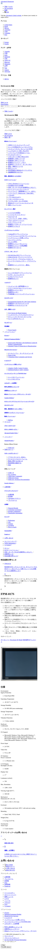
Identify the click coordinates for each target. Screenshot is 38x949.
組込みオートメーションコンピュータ (20, 203)
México (6, 28)
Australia (7, 51)
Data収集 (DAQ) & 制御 (15, 185)
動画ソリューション (9, 416)
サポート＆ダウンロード (11, 453)
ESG (5, 882)
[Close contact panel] (1, 836)
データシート (5, 640)
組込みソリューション (10, 141)
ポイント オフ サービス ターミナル (19, 317)
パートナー (8, 437)
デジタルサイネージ (14, 155)
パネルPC (11, 195)
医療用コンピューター (15, 290)
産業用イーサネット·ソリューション (20, 224)
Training (10, 524)
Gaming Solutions (9, 398)
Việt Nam (7, 71)
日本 (7, 12)
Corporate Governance (14, 509)
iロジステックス (8, 405)
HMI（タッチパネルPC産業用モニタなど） (22, 187)
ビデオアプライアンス (15, 276)
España (6, 44)
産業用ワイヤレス (14, 226)
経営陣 (10, 496)
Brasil (6, 26)
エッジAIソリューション (16, 377)
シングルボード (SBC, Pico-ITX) (18, 151)
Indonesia (7, 57)
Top (4, 945)
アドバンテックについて (11, 490)
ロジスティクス (8, 298)
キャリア (6, 516)
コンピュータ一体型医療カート (18, 286)
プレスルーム (12, 500)
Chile (6, 31)
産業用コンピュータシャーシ (17, 244)
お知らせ (11, 472)
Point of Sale (12, 355)
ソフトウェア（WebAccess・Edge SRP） (21, 193)
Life (9, 522)
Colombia (7, 33)
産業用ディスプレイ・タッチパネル (20, 164)
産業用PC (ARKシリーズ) (16, 158)
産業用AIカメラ (13, 278)
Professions (11, 520)
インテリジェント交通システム (18, 238)
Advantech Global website (13, 15)
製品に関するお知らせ (15, 461)
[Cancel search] (3, 108)
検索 (5, 10)
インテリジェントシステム (11, 230)
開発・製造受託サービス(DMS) (12, 176)
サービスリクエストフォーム (17, 459)
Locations (11, 525)
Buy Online (9, 864)
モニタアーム (8, 322)
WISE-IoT (11, 448)
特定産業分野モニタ (11, 556)
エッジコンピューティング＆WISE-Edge (15, 373)
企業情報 (7, 487)
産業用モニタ (8, 554)
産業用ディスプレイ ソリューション (14, 412)
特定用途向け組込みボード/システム (20, 170)
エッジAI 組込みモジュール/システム (20, 147)
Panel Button (4, 104)
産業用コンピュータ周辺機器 (17, 245)
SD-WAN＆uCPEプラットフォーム (19, 255)
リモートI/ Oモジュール (16, 199)
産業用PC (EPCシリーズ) (16, 160)
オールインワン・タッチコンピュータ (20, 353)
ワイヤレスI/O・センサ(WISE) (18, 201)
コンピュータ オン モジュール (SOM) (20, 149)
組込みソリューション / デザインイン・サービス (17, 394)
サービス (7, 422)
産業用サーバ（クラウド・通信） (19, 265)
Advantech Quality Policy (11, 433)
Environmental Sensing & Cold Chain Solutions (22, 301)
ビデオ (6, 899)
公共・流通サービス (9, 309)
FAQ (5, 904)
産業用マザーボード (14, 247)
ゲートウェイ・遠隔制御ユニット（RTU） (22, 191)
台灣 (5, 66)
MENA (6, 79)
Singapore (7, 64)
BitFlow (10, 420)
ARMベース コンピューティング (19, 145)
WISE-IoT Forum (13, 478)
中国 (5, 53)
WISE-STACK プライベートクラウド (20, 257)
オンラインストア (10, 541)
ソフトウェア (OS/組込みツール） (19, 153)
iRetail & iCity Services (10, 349)
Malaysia (7, 62)
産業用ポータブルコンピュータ (18, 303)
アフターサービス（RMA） (17, 457)
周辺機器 (6, 326)
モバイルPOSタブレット (16, 318)
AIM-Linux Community (15, 476)
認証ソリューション (14, 205)
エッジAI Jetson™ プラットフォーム (20, 273)
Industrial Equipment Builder (12, 339)
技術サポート (8, 449)
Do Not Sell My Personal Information (15, 940)
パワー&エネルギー (14, 197)
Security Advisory (9, 483)
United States (8, 25)
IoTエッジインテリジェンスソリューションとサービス (19, 401)
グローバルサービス (9, 425)
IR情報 (6, 504)
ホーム (6, 548)
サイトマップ (8, 936)
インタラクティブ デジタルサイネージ (21, 315)
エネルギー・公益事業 (10, 383)
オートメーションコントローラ (18, 189)
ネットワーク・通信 (9, 209)
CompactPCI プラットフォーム (18, 234)
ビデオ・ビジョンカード (16, 275)
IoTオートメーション (10, 179)
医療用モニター (13, 292)
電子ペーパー (12, 168)
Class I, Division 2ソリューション (18, 183)
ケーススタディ (9, 893)
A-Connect (7, 545)
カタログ (7, 902)
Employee (7, 534)
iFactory (6, 335)
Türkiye (6, 70)
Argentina (7, 30)
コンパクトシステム (14, 240)
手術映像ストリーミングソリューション (21, 294)
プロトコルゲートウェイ (16, 220)
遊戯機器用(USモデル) (15, 172)
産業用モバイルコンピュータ (17, 305)
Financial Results (13, 508)
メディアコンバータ (14, 222)
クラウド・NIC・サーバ (10, 251)
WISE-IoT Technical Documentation (19, 479)
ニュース (7, 900)
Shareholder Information (15, 513)
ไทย (5, 68)
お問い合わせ (8, 538)
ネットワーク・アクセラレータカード (20, 259)
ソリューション (9, 331)
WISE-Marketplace (10, 543)
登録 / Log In (8, 111)
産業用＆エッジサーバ (10, 390)
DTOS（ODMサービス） (11, 429)
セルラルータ (12, 216)
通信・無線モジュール (15, 166)
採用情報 (7, 884)
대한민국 (7, 60)
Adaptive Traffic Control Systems (18, 368)
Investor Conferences (14, 511)
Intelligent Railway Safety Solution (18, 370)
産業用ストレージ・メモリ (17, 162)
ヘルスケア (7, 282)
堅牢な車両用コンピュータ (11, 386)
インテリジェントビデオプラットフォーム (22, 236)
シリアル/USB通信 (14, 213)
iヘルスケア (7, 360)
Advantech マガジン (14, 498)
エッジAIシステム (14, 379)
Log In (10, 6)
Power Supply (12, 330)
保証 (9, 465)
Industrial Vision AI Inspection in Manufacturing (22, 346)
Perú (5, 35)
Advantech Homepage (7, 1)
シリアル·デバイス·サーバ (16, 214)
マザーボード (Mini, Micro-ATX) (18, 156)
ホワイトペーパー (10, 895)
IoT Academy (12, 474)
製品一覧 (7, 137)
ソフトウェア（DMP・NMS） (18, 218)
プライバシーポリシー (11, 938)
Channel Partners (9, 440)
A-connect (7, 906)
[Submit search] (1, 108)
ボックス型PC (12, 242)
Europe (6, 42)
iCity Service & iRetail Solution (17, 313)
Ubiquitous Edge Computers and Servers (20, 357)
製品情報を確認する (14, 463)
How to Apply (12, 527)
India (5, 55)
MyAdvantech (8, 8)
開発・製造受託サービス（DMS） (13, 409)
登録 (5, 6)
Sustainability (8, 530)
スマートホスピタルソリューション (20, 288)
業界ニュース (8, 897)
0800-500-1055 (10, 870)
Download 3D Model (16, 640)
